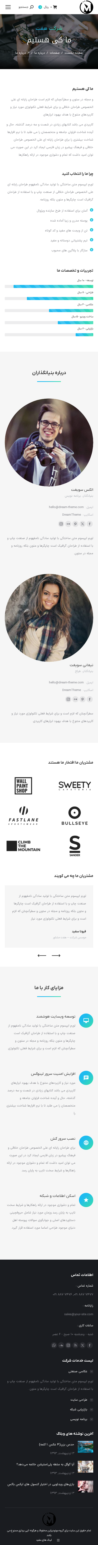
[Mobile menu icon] (8, 7)
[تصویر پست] (85, 1447)
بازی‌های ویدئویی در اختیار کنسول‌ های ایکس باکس (40, 1484)
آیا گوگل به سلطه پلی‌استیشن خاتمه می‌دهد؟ (45, 1464)
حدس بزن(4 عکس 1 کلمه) (56, 1444)
